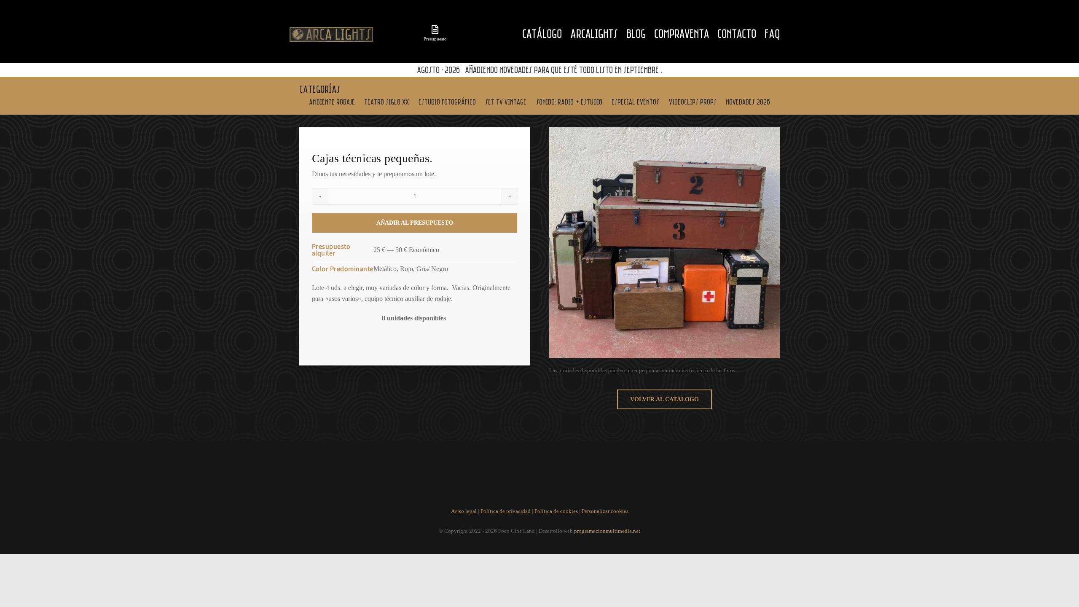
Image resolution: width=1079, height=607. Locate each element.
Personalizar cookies (605, 511)
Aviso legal (464, 511)
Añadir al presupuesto (414, 223)
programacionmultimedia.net (607, 531)
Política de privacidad (505, 511)
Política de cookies (556, 511)
